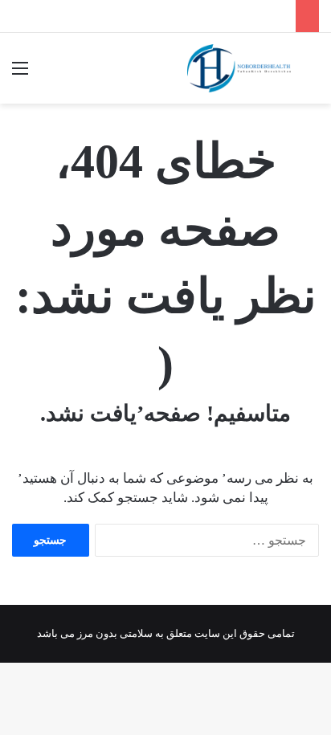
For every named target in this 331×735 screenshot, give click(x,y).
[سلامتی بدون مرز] (239, 68)
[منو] (20, 74)
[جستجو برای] (311, 74)
